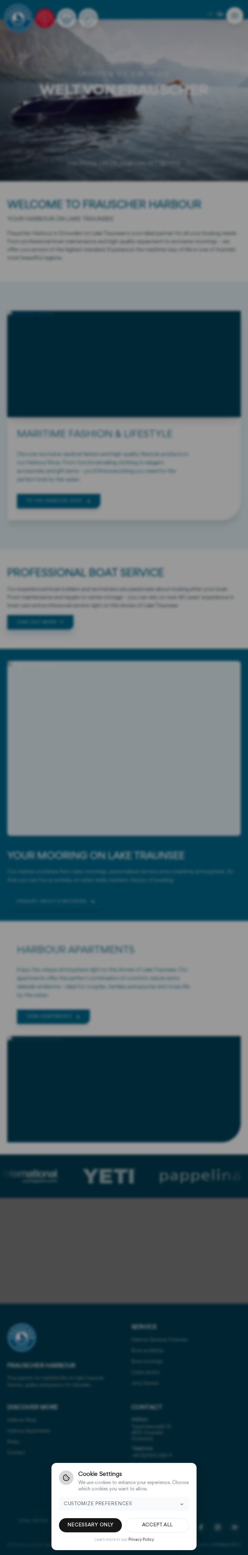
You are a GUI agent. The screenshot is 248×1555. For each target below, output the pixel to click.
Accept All (157, 1525)
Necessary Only (90, 1525)
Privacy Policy (141, 1540)
